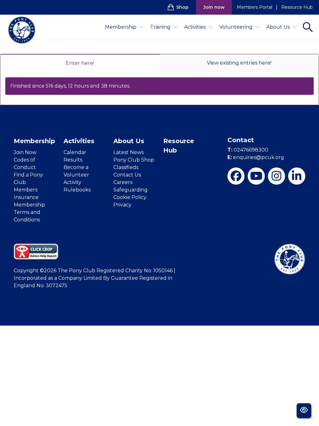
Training (160, 27)
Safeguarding (130, 190)
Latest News (128, 152)
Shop (182, 7)
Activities (195, 27)
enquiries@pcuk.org (255, 157)
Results (73, 160)
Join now (214, 7)
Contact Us (127, 175)
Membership (120, 27)
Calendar (75, 152)
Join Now (25, 152)
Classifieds (125, 167)
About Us (278, 27)
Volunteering (236, 27)
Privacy (122, 205)
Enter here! (80, 63)
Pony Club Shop (133, 160)
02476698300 (247, 150)
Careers (122, 182)
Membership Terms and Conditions (29, 212)
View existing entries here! (239, 63)
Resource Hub (297, 7)
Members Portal (254, 7)
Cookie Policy (129, 197)
